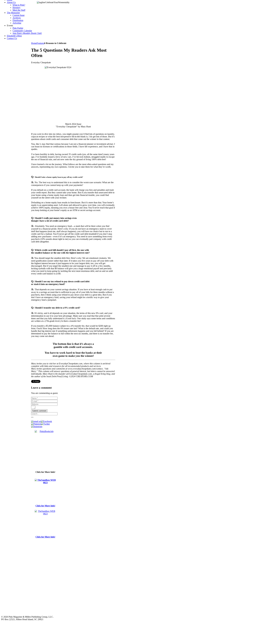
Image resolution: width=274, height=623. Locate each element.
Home (34, 43)
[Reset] (32, 417)
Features (40, 43)
